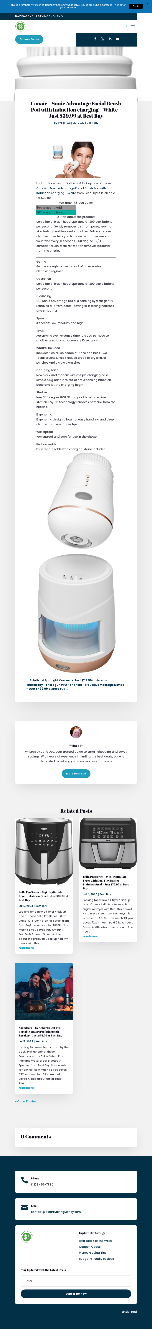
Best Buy (92, 123)
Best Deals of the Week (95, 1241)
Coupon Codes (90, 1247)
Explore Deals (29, 39)
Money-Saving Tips (93, 1253)
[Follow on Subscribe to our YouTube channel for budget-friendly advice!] (117, 39)
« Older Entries (25, 1101)
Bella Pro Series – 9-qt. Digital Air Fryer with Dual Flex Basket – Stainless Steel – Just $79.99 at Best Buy (106, 882)
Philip (61, 123)
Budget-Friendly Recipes (96, 1259)
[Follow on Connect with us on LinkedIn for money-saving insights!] (110, 39)
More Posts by (76, 773)
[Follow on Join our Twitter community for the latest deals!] (103, 39)
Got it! (136, 6)
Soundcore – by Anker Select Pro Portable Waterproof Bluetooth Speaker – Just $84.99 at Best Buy (40, 1031)
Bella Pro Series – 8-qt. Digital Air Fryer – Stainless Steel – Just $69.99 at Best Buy (43, 896)
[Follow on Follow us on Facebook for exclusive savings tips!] (95, 39)
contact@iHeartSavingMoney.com (56, 1212)
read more (26, 948)
